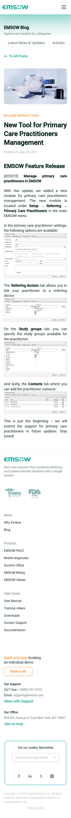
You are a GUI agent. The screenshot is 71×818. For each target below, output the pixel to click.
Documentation (14, 630)
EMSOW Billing (14, 573)
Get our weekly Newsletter (35, 748)
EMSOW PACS (14, 551)
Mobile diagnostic (16, 558)
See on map (13, 724)
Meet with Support (18, 701)
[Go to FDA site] (34, 493)
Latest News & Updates (26, 43)
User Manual (12, 601)
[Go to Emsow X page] (41, 776)
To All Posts (18, 56)
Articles (58, 43)
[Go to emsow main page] (15, 7)
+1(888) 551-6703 (29, 690)
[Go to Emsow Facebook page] (19, 776)
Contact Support (15, 623)
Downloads (12, 615)
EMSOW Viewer (14, 580)
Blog (7, 530)
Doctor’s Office (14, 565)
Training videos (14, 608)
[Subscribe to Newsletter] (54, 757)
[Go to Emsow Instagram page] (52, 776)
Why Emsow (12, 522)
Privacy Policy (35, 808)
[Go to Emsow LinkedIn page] (30, 776)
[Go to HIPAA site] (13, 493)
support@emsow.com (28, 695)
